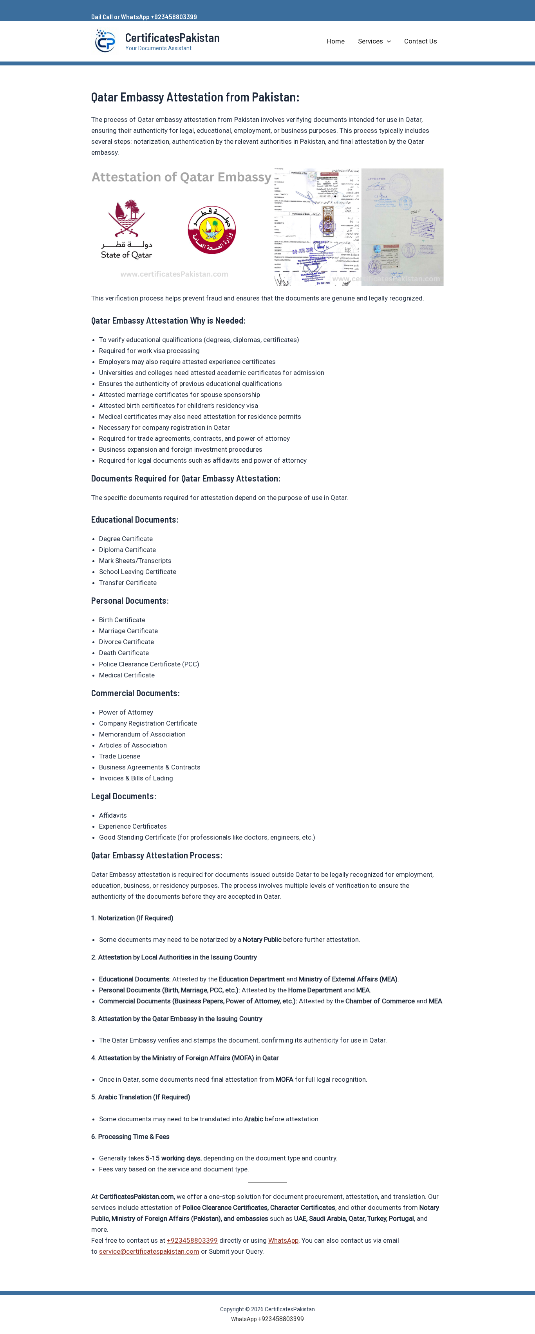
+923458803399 (192, 1240)
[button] (387, 41)
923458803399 (175, 16)
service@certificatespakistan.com (149, 1251)
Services (370, 41)
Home (336, 41)
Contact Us (420, 41)
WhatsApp (283, 1240)
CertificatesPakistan (172, 37)
